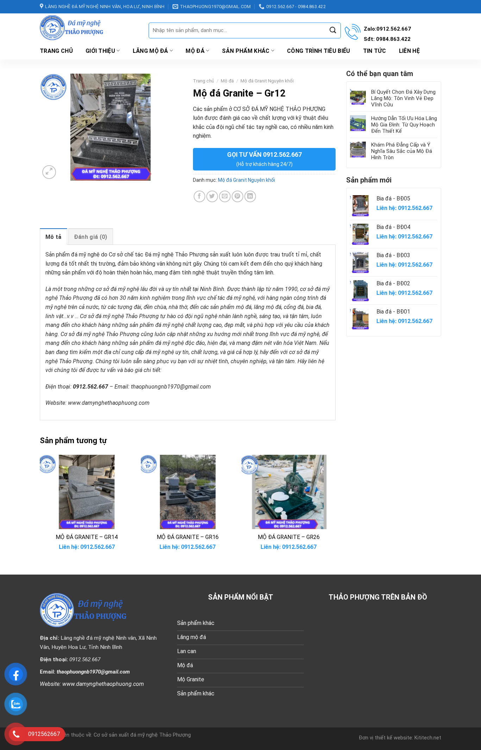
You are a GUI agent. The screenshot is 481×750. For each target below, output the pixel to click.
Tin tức (374, 51)
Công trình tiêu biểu (318, 51)
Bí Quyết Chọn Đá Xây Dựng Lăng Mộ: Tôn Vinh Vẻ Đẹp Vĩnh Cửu (403, 98)
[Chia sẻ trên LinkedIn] (250, 196)
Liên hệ (409, 51)
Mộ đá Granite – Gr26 (289, 537)
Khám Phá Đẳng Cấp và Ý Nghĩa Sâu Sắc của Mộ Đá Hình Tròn (401, 151)
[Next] (335, 508)
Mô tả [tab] (53, 237)
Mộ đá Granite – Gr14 (87, 537)
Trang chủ (56, 51)
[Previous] (40, 508)
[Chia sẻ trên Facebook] (199, 196)
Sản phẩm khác (245, 51)
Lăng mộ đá (150, 51)
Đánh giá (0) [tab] (90, 237)
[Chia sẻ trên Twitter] (212, 196)
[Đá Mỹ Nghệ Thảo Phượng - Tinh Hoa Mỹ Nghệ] (89, 27)
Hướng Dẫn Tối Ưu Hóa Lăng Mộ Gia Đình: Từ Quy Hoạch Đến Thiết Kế (404, 124)
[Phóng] (49, 172)
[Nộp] (333, 30)
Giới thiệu (100, 51)
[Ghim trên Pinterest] (237, 196)
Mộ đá (195, 51)
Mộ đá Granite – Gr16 (188, 537)
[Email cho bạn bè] (225, 196)
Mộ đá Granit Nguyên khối (267, 80)
